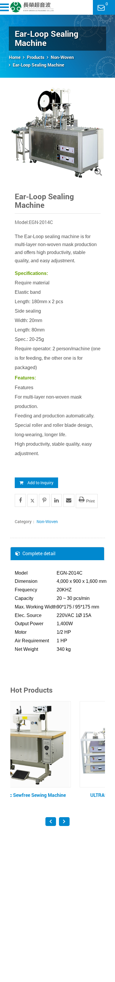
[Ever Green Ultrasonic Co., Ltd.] (32, 7)
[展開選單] (5, 7)
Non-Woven (62, 57)
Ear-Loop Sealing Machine (38, 65)
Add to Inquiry (40, 482)
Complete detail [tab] (38, 553)
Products (36, 57)
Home (15, 57)
